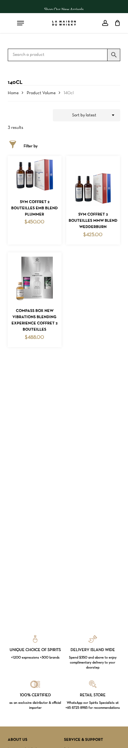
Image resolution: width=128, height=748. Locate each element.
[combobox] (87, 115)
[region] (64, 6)
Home (13, 93)
